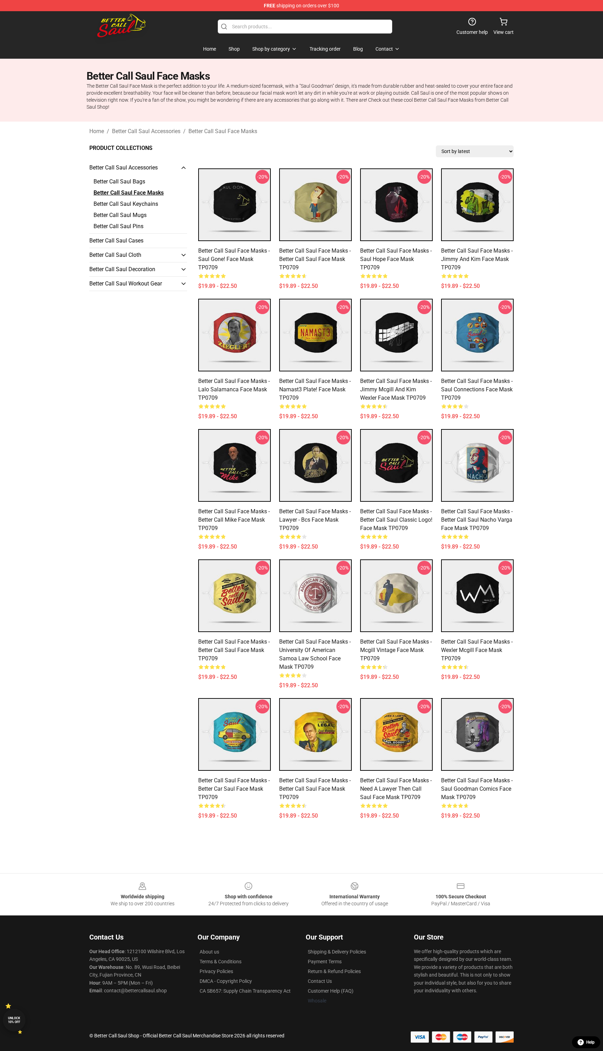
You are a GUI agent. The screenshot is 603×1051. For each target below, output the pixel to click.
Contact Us (320, 981)
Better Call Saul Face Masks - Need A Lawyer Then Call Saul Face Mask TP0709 (396, 788)
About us (209, 952)
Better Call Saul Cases (116, 240)
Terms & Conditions (220, 961)
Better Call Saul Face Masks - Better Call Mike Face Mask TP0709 (234, 519)
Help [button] (590, 1042)
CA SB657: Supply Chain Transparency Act (245, 991)
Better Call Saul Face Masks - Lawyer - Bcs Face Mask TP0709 (315, 519)
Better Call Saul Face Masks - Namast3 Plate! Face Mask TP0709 (315, 389)
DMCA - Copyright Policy (226, 981)
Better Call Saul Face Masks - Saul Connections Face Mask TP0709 (477, 389)
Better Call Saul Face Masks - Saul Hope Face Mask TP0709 (396, 259)
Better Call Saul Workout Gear (125, 283)
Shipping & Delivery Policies (337, 952)
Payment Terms (325, 961)
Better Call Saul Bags (119, 181)
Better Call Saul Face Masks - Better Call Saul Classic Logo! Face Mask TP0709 (396, 519)
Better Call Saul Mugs (120, 215)
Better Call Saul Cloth (115, 255)
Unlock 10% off (14, 1020)
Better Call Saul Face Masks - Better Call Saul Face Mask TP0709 (315, 259)
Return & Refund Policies (334, 971)
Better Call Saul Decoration (122, 269)
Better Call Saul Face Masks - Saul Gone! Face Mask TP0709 (234, 259)
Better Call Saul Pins (118, 226)
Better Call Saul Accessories (146, 131)
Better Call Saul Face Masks (222, 131)
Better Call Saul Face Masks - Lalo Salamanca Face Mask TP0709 (234, 389)
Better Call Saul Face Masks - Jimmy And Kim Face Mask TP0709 (477, 259)
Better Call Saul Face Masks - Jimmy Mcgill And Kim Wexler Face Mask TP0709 (396, 389)
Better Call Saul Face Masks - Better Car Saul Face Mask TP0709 (234, 788)
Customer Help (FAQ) (330, 991)
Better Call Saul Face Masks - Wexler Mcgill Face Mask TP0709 (477, 650)
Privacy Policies (216, 971)
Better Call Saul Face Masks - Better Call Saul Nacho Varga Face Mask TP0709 (477, 519)
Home (96, 131)
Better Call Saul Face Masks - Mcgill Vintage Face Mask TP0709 (396, 650)
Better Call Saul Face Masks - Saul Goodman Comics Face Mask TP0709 (477, 788)
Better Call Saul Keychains (126, 204)
